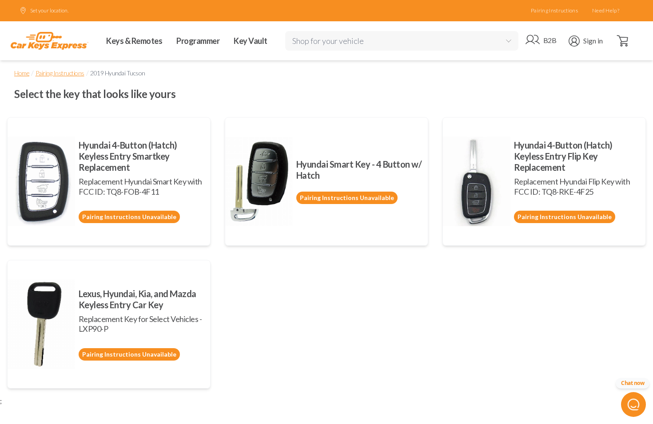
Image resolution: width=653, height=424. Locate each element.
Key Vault (250, 41)
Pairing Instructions (554, 10)
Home (21, 73)
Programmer (197, 41)
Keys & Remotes (134, 41)
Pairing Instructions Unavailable (129, 216)
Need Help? (605, 10)
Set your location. (49, 10)
